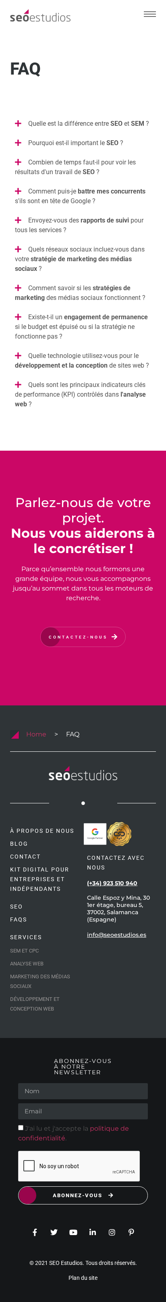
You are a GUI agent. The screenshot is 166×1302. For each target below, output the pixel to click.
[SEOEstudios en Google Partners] (95, 834)
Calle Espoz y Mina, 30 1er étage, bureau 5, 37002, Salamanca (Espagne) (118, 908)
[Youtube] (73, 1232)
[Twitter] (54, 1232)
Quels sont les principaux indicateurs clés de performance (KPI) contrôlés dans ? (80, 394)
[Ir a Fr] (40, 15)
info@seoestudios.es (116, 934)
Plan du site (83, 1278)
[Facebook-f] (34, 1232)
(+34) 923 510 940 (112, 883)
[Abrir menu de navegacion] (150, 14)
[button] (83, 124)
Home (36, 734)
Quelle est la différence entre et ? (88, 123)
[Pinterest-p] (131, 1232)
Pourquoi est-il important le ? (75, 143)
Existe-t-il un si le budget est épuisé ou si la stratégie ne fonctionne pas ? (81, 326)
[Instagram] (112, 1232)
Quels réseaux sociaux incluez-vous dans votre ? (80, 258)
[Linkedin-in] (92, 1232)
